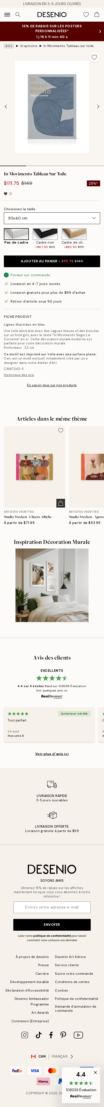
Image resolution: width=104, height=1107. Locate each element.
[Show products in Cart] (96, 14)
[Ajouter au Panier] (60, 503)
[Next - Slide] (98, 107)
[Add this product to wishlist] (94, 57)
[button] (81, 1085)
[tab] (13, 164)
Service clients (67, 965)
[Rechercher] (18, 14)
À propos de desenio (32, 957)
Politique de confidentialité (76, 999)
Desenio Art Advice (70, 957)
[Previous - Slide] (6, 107)
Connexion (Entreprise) (30, 1021)
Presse (43, 965)
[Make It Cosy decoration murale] (52, 585)
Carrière (42, 974)
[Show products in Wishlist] (86, 14)
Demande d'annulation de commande (76, 1008)
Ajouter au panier (52, 261)
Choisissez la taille (19, 209)
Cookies (61, 990)
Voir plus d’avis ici (52, 754)
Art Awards (40, 1013)
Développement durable (29, 982)
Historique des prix (19, 375)
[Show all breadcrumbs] (9, 46)
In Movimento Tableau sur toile (69, 46)
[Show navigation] (7, 14)
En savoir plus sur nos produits (52, 385)
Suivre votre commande (74, 974)
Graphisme (29, 46)
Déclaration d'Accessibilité (27, 990)
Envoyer (52, 924)
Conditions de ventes (72, 982)
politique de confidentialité (52, 936)
